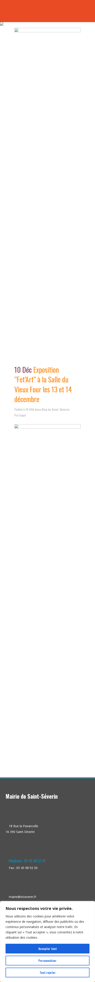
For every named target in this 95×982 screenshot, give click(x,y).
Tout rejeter (48, 972)
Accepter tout (47, 948)
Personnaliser (47, 960)
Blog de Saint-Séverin (55, 409)
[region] (47, 941)
